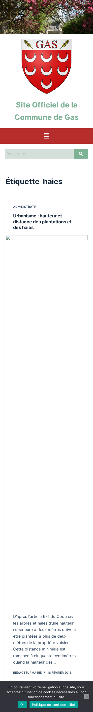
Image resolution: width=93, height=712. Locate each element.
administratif (24, 207)
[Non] (86, 696)
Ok (22, 705)
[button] (46, 136)
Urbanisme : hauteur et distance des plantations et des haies (42, 221)
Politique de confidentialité (53, 705)
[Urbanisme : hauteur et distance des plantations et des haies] (47, 420)
